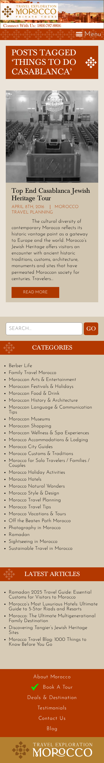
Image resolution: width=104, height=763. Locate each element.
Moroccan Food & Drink (34, 393)
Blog (52, 729)
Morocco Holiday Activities (37, 472)
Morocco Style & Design (34, 493)
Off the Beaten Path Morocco (40, 520)
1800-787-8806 (49, 25)
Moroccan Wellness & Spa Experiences (49, 432)
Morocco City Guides (31, 446)
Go (91, 328)
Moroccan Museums (29, 419)
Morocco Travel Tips (30, 507)
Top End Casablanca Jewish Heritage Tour (51, 194)
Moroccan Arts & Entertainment (42, 379)
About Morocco (52, 677)
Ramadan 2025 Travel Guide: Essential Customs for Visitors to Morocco (50, 595)
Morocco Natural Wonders (37, 486)
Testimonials (52, 708)
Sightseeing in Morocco (33, 541)
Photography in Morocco (35, 527)
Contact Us (52, 718)
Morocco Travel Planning (35, 500)
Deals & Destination (52, 697)
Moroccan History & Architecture (43, 400)
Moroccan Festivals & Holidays (41, 386)
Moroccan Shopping (30, 426)
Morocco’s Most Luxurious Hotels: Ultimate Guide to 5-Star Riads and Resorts (53, 606)
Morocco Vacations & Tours (37, 513)
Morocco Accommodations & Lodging (48, 439)
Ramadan (19, 534)
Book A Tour (58, 687)
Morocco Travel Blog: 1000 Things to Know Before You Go (47, 642)
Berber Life (20, 365)
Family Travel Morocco (32, 372)
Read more (35, 292)
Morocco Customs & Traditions (41, 453)
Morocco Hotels (25, 479)
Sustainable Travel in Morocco (41, 548)
